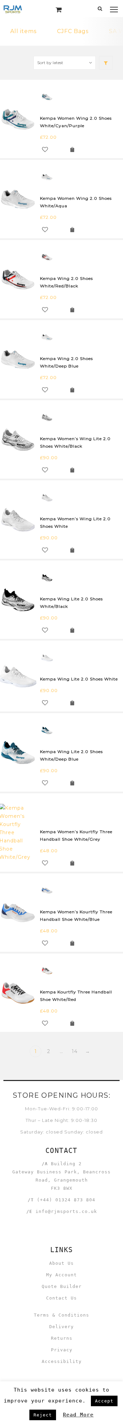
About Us (61, 1263)
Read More (78, 1415)
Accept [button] (104, 1401)
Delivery (61, 1326)
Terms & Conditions (61, 1315)
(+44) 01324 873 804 (66, 1199)
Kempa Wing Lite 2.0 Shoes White (79, 678)
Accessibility (62, 1361)
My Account (61, 1274)
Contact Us (61, 1298)
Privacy (61, 1349)
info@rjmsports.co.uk (66, 1211)
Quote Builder (62, 1286)
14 (75, 1051)
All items (23, 31)
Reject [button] (42, 1414)
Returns (61, 1338)
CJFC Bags (72, 31)
